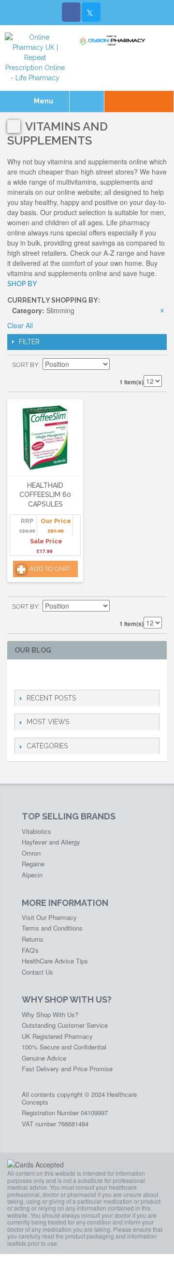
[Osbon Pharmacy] (113, 40)
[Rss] (66, 674)
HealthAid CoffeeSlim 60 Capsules (45, 494)
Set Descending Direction (118, 365)
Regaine (33, 863)
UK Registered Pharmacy (57, 1036)
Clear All (20, 325)
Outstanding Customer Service (65, 1025)
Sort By (25, 364)
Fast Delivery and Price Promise (67, 1068)
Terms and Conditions (52, 928)
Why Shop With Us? (50, 1014)
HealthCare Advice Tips (55, 960)
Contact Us (37, 972)
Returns (33, 939)
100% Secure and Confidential (64, 1046)
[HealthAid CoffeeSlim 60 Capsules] (45, 437)
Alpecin (32, 874)
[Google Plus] (51, 674)
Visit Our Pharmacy (49, 917)
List (154, 365)
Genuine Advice (44, 1058)
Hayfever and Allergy (51, 841)
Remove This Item (162, 310)
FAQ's (30, 950)
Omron (31, 853)
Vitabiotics (36, 831)
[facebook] (20, 674)
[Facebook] (71, 12)
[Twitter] (91, 12)
